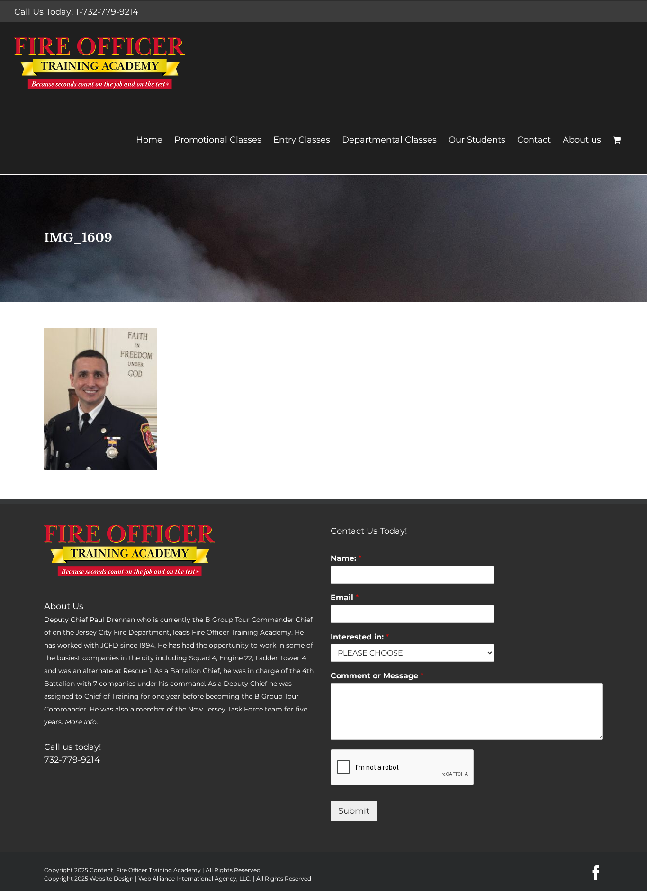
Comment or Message (377, 675)
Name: (346, 558)
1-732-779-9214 (107, 12)
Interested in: (360, 636)
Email (345, 597)
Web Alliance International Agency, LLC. (195, 878)
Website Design (112, 878)
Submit (353, 811)
